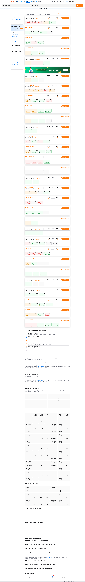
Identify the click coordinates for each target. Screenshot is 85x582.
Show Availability (65, 17)
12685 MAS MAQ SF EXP (40, 380)
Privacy (32, 581)
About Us (44, 581)
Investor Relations (48, 581)
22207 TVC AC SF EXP (40, 375)
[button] (69, 1)
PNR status (47, 385)
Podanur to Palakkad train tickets (32, 362)
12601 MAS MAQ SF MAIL (41, 366)
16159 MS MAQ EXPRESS (41, 371)
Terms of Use (34, 581)
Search (78, 5)
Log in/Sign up (71, 1)
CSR (50, 581)
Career (37, 581)
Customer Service (40, 581)
